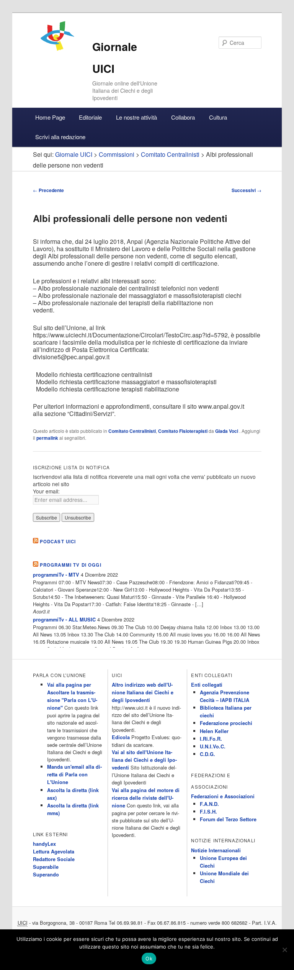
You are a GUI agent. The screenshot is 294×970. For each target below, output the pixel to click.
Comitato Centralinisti (132, 430)
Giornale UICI (73, 154)
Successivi (246, 190)
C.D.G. (207, 754)
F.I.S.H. (208, 811)
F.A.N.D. (209, 804)
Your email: (46, 491)
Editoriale (90, 117)
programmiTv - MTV (56, 574)
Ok (148, 958)
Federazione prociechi (226, 723)
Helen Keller (214, 731)
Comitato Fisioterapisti (182, 430)
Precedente (48, 190)
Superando (46, 874)
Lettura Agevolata (53, 851)
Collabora (183, 117)
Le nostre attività (136, 117)
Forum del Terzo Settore (228, 819)
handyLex (44, 843)
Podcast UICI (58, 541)
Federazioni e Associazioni (223, 796)
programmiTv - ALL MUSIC (64, 619)
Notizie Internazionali (216, 850)
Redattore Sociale (54, 859)
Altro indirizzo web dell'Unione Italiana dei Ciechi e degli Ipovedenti (142, 692)
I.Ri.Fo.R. (211, 738)
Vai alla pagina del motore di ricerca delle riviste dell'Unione (146, 798)
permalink (47, 437)
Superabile (46, 866)
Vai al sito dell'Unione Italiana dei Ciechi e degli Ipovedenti (144, 760)
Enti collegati (206, 684)
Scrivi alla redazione (60, 137)
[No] (284, 950)
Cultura (218, 117)
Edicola (121, 737)
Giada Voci (227, 430)
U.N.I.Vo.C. (212, 746)
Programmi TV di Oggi (70, 565)
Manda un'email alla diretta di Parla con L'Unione (74, 774)
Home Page (50, 117)
